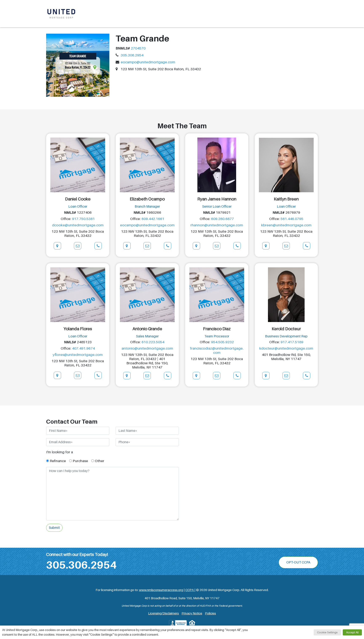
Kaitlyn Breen (286, 199)
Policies (210, 613)
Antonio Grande (147, 328)
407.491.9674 (83, 348)
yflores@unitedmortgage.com (78, 355)
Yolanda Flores (78, 328)
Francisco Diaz (217, 328)
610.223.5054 (153, 342)
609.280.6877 (222, 219)
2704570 (138, 48)
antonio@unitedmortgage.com (147, 348)
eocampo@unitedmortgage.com (148, 62)
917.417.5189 (292, 342)
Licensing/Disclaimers (163, 613)
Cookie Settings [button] (327, 632)
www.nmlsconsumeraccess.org (161, 590)
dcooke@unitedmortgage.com (78, 225)
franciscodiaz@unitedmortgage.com (217, 350)
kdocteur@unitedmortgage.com (286, 348)
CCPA (189, 590)
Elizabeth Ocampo (147, 199)
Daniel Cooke (78, 199)
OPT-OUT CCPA (298, 562)
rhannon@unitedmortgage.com (216, 225)
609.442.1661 (153, 219)
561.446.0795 (292, 219)
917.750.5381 (83, 219)
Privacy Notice (192, 613)
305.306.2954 (132, 55)
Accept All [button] (352, 632)
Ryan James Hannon (216, 199)
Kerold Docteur (286, 328)
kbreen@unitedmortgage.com (286, 225)
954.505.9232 (222, 342)
